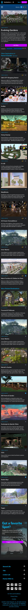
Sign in (19, 2)
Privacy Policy (14, 596)
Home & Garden (4, 27)
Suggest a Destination (12, 542)
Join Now (15, 45)
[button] (8, 2)
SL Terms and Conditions (14, 593)
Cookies (14, 599)
